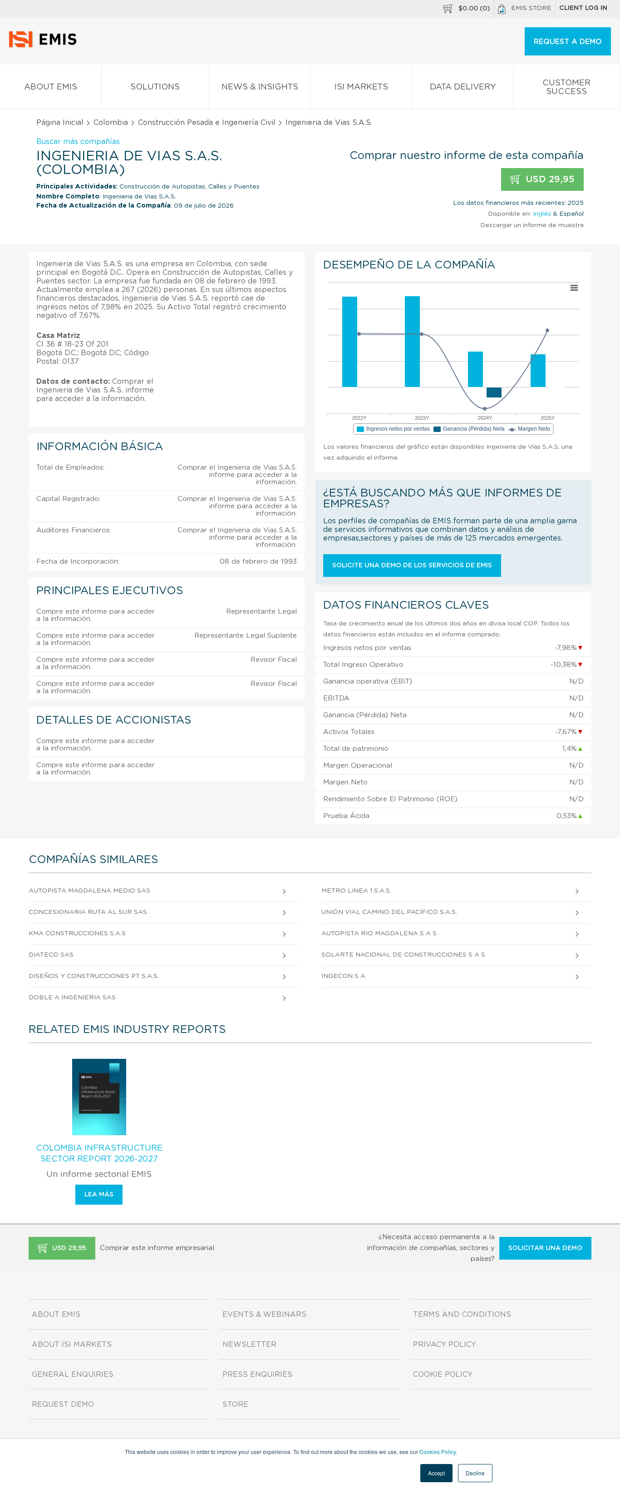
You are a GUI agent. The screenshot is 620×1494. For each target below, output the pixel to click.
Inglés (542, 214)
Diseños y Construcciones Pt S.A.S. (94, 976)
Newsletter (249, 1344)
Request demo (63, 1404)
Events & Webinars (264, 1314)
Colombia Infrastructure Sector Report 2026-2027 (99, 1153)
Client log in (583, 8)
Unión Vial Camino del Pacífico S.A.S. (389, 912)
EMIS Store (531, 8)
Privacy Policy (444, 1344)
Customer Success (566, 87)
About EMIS (50, 87)
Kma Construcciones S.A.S (77, 933)
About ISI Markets (72, 1344)
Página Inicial (60, 122)
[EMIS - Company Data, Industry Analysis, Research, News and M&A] (45, 45)
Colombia (110, 122)
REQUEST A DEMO (568, 41)
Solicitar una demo (545, 1248)
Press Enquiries (257, 1374)
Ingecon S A (343, 976)
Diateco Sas (51, 955)
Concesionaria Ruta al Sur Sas (88, 912)
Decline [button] (475, 1473)
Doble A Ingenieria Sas (72, 997)
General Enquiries (72, 1374)
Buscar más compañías (78, 141)
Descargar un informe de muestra (532, 225)
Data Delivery (463, 87)
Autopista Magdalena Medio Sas (89, 891)
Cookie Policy (442, 1374)
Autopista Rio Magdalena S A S (379, 933)
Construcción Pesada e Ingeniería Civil (207, 122)
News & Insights (259, 87)
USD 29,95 (549, 179)
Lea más (98, 1194)
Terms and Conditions (462, 1314)
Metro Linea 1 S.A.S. (356, 891)
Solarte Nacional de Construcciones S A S (403, 955)
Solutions (155, 87)
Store (235, 1404)
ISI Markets (361, 87)
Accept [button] (436, 1473)
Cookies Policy (437, 1451)
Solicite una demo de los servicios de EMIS (412, 565)
